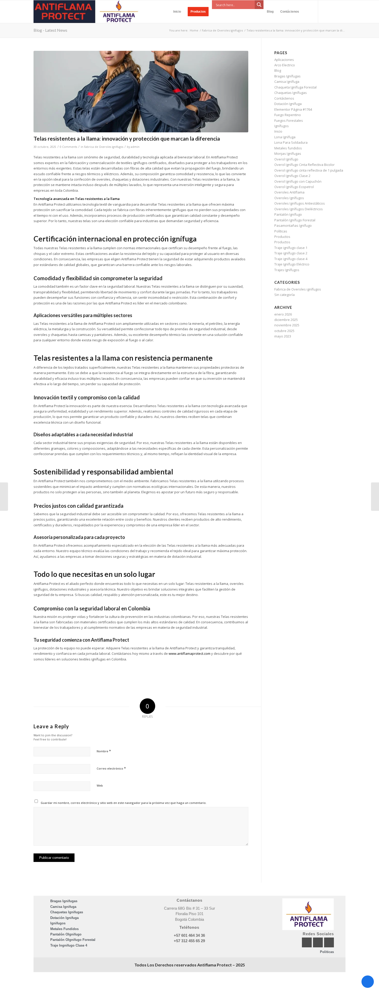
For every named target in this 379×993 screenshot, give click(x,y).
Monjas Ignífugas (287, 153)
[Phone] (367, 981)
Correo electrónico (111, 768)
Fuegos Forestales (288, 120)
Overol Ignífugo (286, 159)
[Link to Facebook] (326, 11)
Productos (282, 236)
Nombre (104, 751)
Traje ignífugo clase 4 (290, 258)
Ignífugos (281, 126)
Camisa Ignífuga (286, 81)
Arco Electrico (284, 65)
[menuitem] (177, 11)
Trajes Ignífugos (286, 270)
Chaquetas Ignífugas (290, 92)
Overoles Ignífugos (289, 198)
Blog (277, 70)
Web (100, 785)
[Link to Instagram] (334, 11)
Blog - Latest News (50, 30)
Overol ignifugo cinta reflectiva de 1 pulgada (308, 170)
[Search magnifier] (259, 4)
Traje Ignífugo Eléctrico (291, 264)
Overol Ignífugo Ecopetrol (294, 186)
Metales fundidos (288, 148)
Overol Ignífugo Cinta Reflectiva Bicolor (304, 164)
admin (135, 147)
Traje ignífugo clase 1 (290, 247)
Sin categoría (284, 294)
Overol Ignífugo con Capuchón (298, 181)
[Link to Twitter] (341, 11)
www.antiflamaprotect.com (189, 653)
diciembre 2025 (286, 319)
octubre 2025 (284, 330)
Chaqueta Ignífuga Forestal (295, 87)
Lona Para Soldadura (291, 142)
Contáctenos (284, 98)
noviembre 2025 (286, 325)
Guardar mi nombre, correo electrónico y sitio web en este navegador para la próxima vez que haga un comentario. (124, 803)
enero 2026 (283, 314)
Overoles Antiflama (289, 192)
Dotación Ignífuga (288, 103)
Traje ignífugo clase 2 (290, 253)
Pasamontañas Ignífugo (293, 225)
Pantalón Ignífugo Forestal (294, 220)
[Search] (306, 11)
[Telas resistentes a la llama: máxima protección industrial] (141, 92)
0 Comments (68, 147)
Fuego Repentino (287, 114)
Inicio (278, 131)
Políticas (280, 231)
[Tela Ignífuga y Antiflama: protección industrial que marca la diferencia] (4, 496)
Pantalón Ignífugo (288, 214)
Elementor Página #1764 (293, 109)
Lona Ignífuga (284, 137)
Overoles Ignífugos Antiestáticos (299, 203)
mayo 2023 (282, 336)
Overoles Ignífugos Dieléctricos (298, 209)
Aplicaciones (284, 59)
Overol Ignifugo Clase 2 (292, 175)
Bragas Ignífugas (287, 76)
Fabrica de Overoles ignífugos (103, 147)
